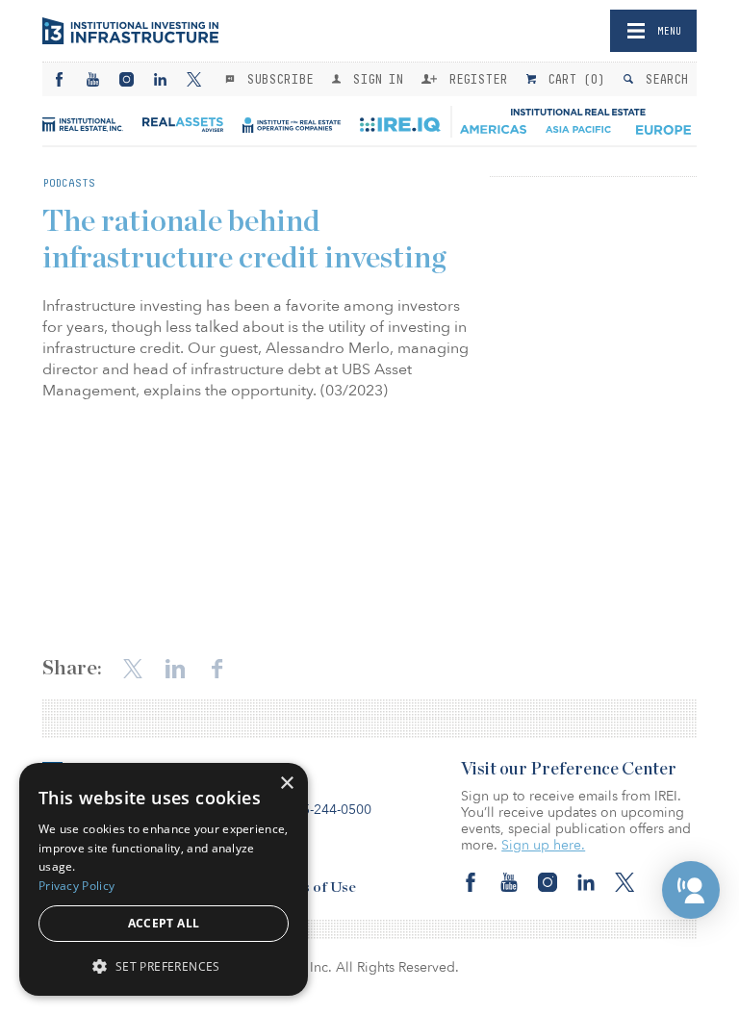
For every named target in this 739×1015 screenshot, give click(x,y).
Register (474, 79)
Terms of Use (312, 887)
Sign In (373, 79)
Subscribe (276, 79)
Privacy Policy (76, 885)
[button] (691, 890)
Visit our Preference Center (568, 769)
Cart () (572, 79)
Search (662, 79)
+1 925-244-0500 (319, 809)
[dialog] (163, 879)
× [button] (286, 783)
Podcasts (68, 183)
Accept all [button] (164, 923)
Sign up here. (543, 845)
